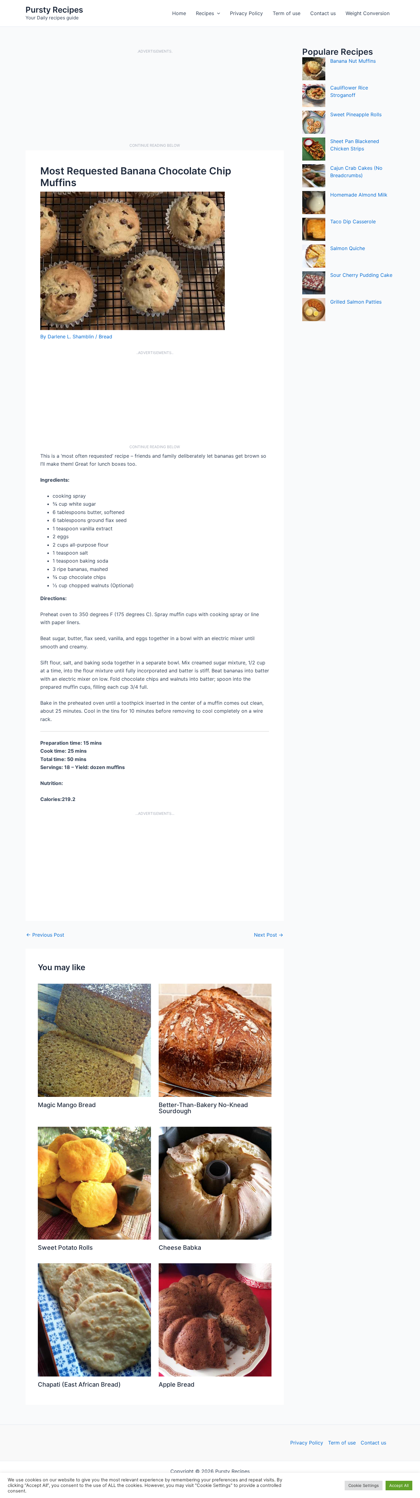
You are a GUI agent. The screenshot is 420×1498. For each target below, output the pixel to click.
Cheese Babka (180, 1247)
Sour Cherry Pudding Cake (361, 275)
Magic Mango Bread (67, 1105)
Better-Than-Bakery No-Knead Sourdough (203, 1108)
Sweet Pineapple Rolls (356, 114)
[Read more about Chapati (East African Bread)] (94, 1319)
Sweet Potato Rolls (65, 1247)
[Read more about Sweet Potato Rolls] (94, 1183)
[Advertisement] (155, 98)
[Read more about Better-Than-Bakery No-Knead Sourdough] (215, 1040)
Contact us (323, 13)
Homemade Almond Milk (358, 195)
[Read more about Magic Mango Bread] (94, 1040)
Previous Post (45, 934)
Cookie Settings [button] (363, 1485)
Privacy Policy (246, 13)
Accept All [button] (399, 1485)
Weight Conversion (368, 13)
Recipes (205, 13)
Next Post (268, 934)
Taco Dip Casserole (353, 221)
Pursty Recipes (54, 9)
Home (179, 13)
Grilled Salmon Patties (356, 302)
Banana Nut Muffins (353, 61)
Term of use (286, 13)
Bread (105, 336)
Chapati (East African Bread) (79, 1384)
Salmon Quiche (347, 248)
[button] (217, 13)
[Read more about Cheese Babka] (215, 1183)
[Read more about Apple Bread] (215, 1319)
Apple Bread (177, 1384)
